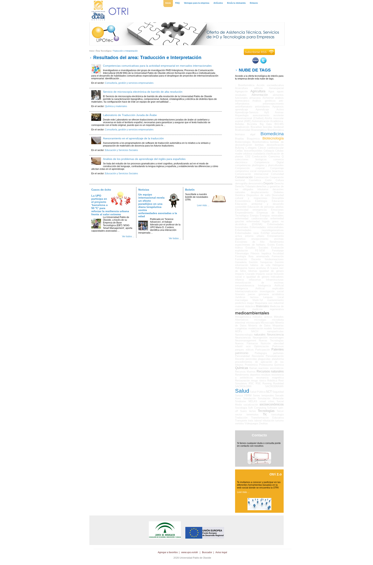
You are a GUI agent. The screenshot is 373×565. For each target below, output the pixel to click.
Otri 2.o (275, 474)
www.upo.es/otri (189, 552)
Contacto (259, 435)
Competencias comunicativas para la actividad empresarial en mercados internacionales (157, 65)
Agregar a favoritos (168, 552)
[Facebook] (255, 62)
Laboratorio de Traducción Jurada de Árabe (130, 115)
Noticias (143, 189)
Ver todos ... (128, 236)
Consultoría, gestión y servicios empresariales (129, 83)
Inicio (91, 51)
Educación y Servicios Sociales (121, 150)
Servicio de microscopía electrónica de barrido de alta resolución (142, 91)
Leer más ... (203, 205)
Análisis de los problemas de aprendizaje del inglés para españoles (144, 158)
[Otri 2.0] (259, 509)
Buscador (207, 552)
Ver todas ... (175, 238)
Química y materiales (116, 106)
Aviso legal (221, 552)
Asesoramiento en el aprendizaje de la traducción (133, 138)
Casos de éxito (101, 189)
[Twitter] (263, 62)
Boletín (190, 189)
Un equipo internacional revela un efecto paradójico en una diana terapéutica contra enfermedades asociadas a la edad (157, 205)
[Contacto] (259, 463)
